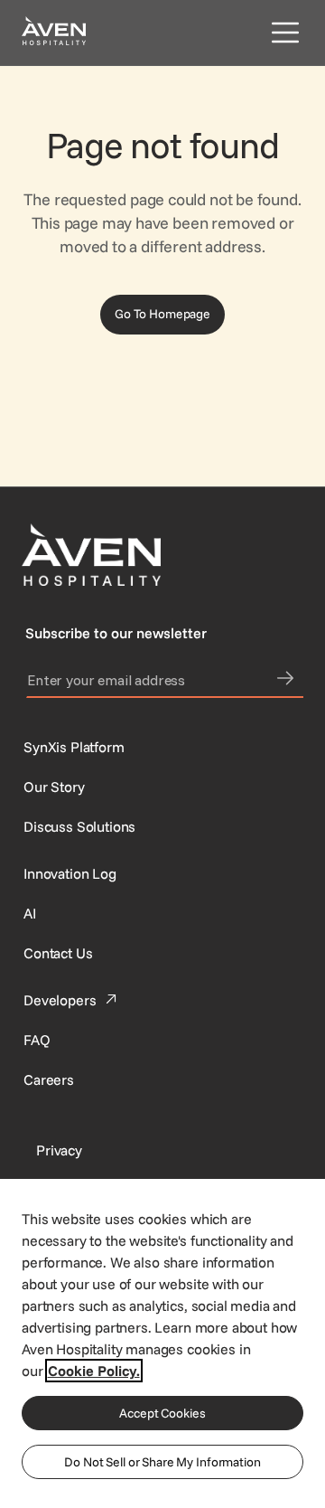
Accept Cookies (162, 1413)
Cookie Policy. (94, 1371)
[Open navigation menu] (281, 32)
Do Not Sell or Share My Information (162, 1462)
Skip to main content (66, 11)
